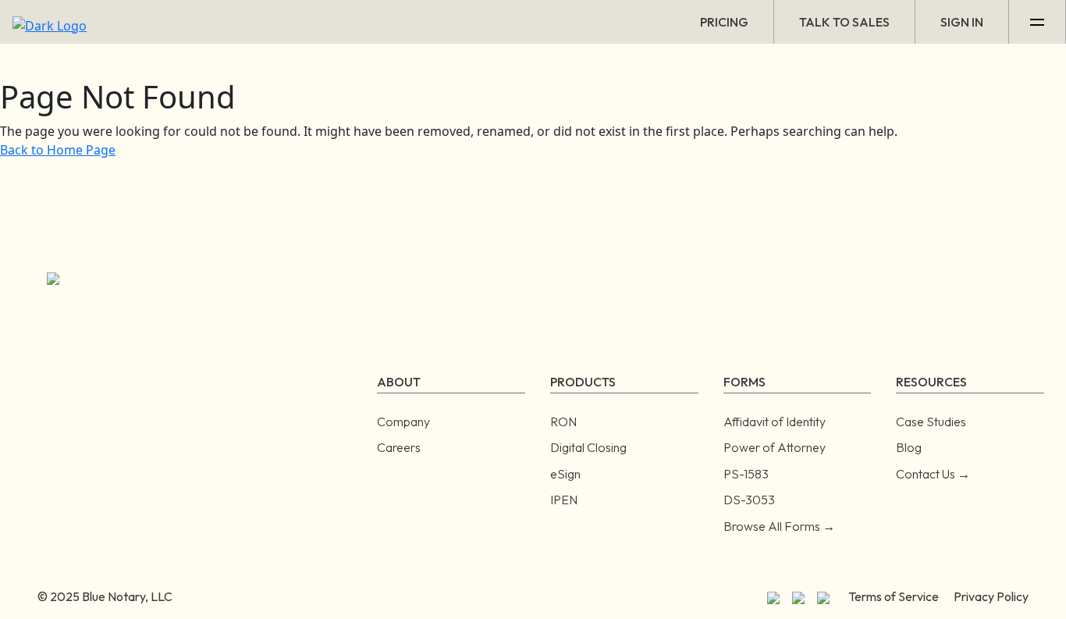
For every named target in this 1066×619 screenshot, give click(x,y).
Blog (909, 447)
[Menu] (1037, 22)
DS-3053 (749, 499)
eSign (565, 474)
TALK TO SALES (844, 22)
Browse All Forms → (779, 526)
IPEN (563, 499)
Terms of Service (893, 596)
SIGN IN (961, 22)
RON (563, 421)
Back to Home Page (57, 149)
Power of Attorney (774, 447)
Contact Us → (933, 474)
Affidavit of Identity (774, 421)
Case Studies (931, 421)
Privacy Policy (991, 596)
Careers (399, 447)
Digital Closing (588, 447)
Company (403, 421)
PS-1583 (746, 474)
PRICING (724, 22)
